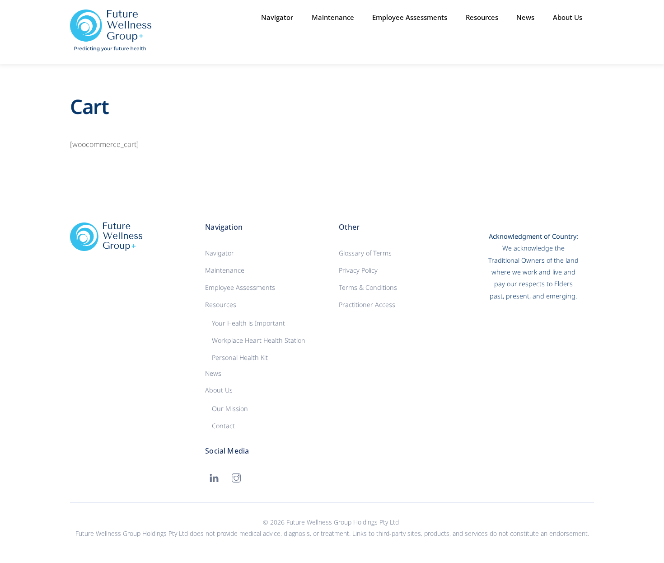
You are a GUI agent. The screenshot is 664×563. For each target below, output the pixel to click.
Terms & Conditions (368, 287)
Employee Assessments (409, 17)
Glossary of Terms (365, 253)
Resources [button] (482, 17)
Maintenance (333, 17)
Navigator (277, 17)
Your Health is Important (248, 323)
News (525, 17)
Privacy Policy (358, 270)
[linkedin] (214, 477)
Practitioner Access (367, 304)
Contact (223, 425)
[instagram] (236, 477)
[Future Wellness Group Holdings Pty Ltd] (110, 48)
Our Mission (230, 408)
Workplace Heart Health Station (258, 340)
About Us (219, 390)
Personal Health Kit (240, 357)
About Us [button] (567, 17)
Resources (220, 304)
